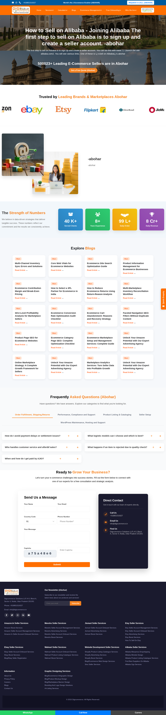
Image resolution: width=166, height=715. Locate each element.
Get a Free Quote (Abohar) (83, 70)
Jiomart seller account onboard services (100, 628)
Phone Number (64, 517)
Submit (57, 564)
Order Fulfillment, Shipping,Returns (32, 415)
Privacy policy (9, 679)
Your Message (30, 529)
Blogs (74, 10)
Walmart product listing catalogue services (61, 655)
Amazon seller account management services (22, 631)
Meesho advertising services (56, 631)
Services (48, 10)
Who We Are (130, 10)
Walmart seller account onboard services (61, 652)
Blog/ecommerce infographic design (59, 676)
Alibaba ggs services (133, 664)
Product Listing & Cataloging (117, 415)
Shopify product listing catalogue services (101, 652)
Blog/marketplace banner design (57, 682)
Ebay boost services (12, 655)
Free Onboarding (112, 10)
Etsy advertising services (134, 634)
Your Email (62, 504)
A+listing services (52, 688)
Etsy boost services (132, 637)
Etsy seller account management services (141, 628)
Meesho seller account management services (62, 628)
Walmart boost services (54, 658)
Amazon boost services (13, 628)
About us (7, 676)
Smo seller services (92, 664)
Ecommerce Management (90, 10)
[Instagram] (17, 615)
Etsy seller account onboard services (139, 631)
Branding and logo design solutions (59, 685)
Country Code (30, 517)
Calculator (62, 10)
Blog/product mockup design (56, 679)
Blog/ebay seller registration (15, 658)
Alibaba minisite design (134, 655)
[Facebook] (6, 615)
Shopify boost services (93, 658)
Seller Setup (145, 415)
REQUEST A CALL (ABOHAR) (141, 3)
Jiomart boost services (93, 634)
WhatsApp (28, 713)
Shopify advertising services (95, 655)
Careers (7, 682)
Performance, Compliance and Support (76, 415)
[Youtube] (29, 615)
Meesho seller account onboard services (61, 634)
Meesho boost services (54, 637)
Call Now (83, 713)
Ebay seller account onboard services (19, 652)
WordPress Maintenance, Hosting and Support (83, 422)
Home (39, 10)
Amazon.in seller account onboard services (21, 634)
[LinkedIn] (23, 615)
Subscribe (75, 603)
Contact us (8, 688)
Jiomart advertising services (95, 631)
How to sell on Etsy (133, 640)
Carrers (138, 713)
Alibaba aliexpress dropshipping (137, 652)
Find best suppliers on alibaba (137, 661)
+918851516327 (116, 516)
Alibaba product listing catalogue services (141, 658)
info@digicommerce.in (119, 524)
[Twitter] (12, 615)
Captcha (27, 548)
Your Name (28, 504)
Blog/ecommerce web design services (100, 661)
